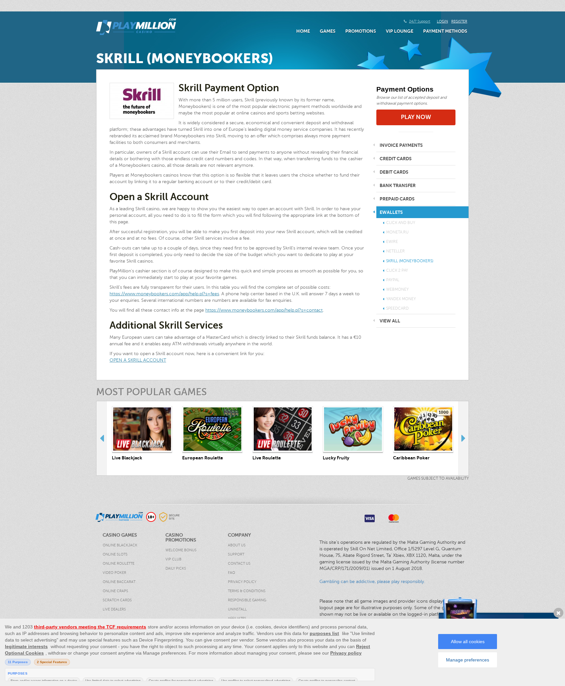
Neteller (395, 251)
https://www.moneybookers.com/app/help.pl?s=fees (164, 293)
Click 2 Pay (397, 270)
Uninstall (237, 609)
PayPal (392, 280)
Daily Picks (175, 568)
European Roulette (202, 457)
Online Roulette (118, 563)
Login (442, 21)
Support (236, 554)
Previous (101, 438)
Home (303, 31)
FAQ (231, 573)
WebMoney (397, 289)
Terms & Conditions (246, 591)
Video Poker (114, 573)
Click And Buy (400, 222)
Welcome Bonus (181, 550)
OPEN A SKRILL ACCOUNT (138, 360)
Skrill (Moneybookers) (409, 261)
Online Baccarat (119, 582)
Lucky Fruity (336, 457)
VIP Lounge (399, 31)
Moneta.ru (397, 232)
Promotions (360, 31)
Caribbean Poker (411, 457)
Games (327, 31)
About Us (237, 545)
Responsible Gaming (247, 600)
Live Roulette (266, 457)
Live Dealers (114, 609)
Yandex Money (401, 299)
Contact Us (239, 563)
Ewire (392, 241)
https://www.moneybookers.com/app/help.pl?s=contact (264, 310)
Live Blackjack (127, 457)
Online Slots (115, 554)
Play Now (416, 117)
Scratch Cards (117, 600)
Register (459, 21)
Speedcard (397, 308)
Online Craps (115, 591)
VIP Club (173, 559)
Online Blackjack (120, 545)
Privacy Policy (242, 582)
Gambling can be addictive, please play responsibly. (372, 581)
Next (463, 438)
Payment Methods (445, 31)
